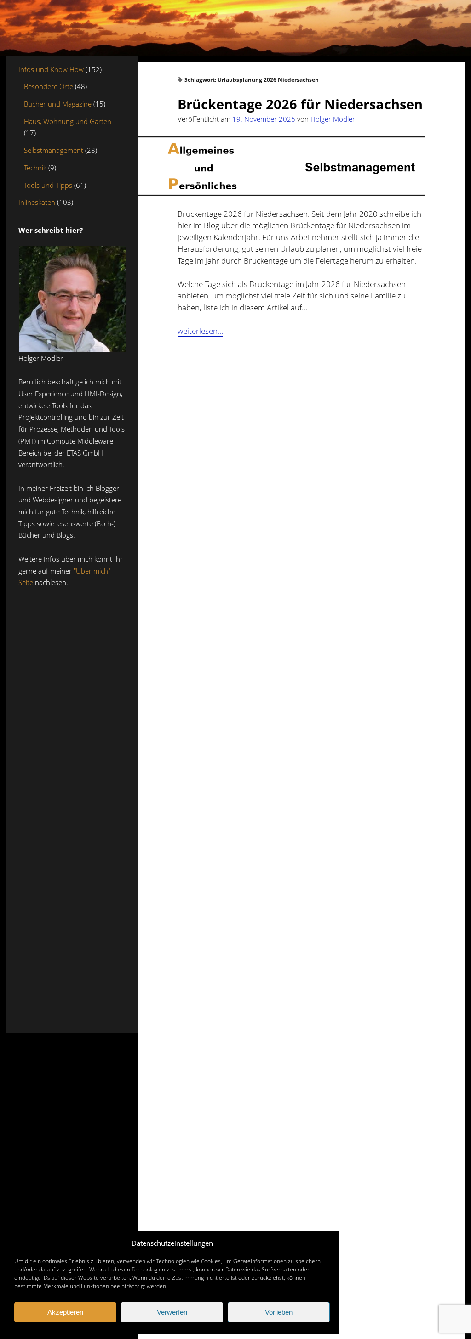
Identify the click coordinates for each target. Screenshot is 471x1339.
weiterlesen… (200, 331)
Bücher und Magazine (58, 103)
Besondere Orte (48, 86)
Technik (35, 167)
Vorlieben (279, 1312)
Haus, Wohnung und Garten (67, 121)
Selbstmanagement (53, 150)
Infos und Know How (51, 69)
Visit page (235, 28)
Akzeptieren (65, 1312)
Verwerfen (172, 1312)
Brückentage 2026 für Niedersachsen (300, 104)
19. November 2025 (263, 119)
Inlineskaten (36, 202)
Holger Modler (332, 119)
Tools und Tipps (48, 185)
